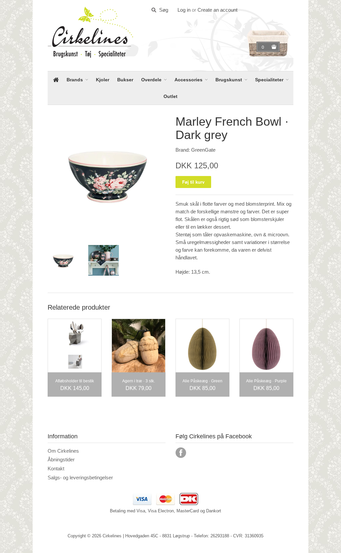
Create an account (217, 10)
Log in (183, 10)
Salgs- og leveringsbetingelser (80, 477)
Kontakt (56, 468)
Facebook (180, 452)
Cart (264, 47)
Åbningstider (61, 459)
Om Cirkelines (63, 451)
